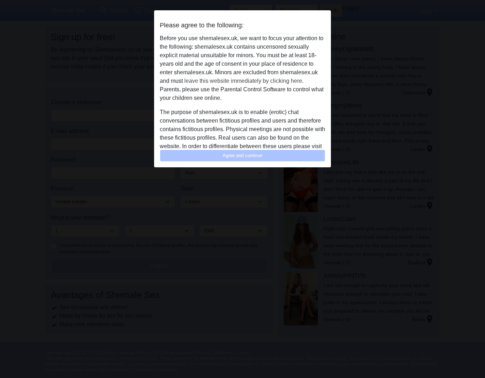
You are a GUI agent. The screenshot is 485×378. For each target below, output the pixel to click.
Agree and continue (242, 155)
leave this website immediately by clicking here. (244, 81)
